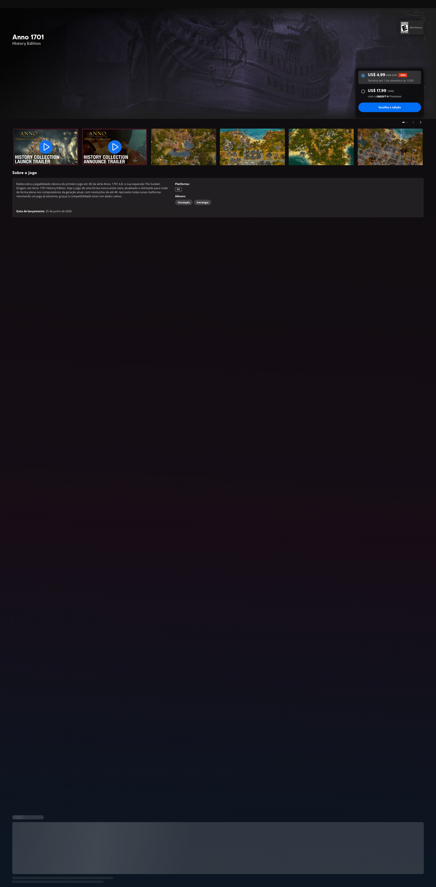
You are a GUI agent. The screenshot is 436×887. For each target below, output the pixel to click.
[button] (46, 147)
